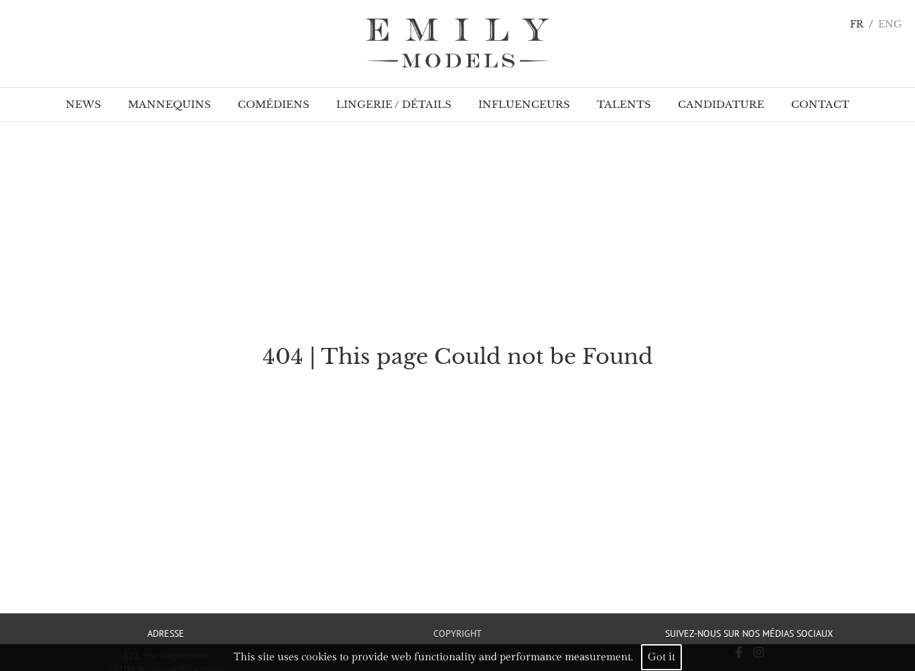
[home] (457, 43)
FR (856, 24)
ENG (890, 24)
